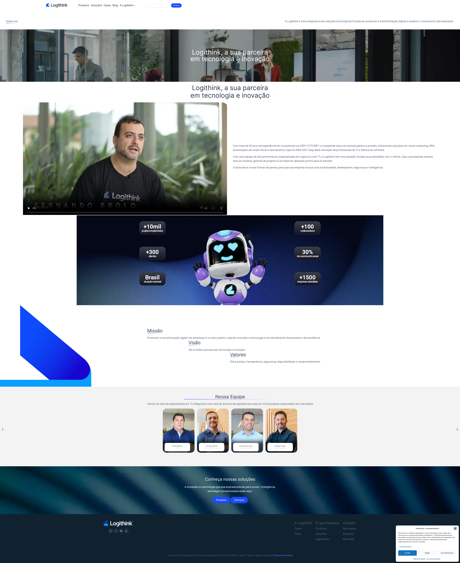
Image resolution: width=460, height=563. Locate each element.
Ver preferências (447, 553)
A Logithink (126, 5)
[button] (455, 528)
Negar (427, 553)
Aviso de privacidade (433, 559)
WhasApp (348, 539)
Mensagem (349, 528)
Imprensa (348, 533)
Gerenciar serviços (405, 546)
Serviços (239, 500)
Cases (107, 5)
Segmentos (322, 539)
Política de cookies (419, 559)
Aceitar (407, 553)
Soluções (96, 5)
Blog (115, 5)
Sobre (298, 533)
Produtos (83, 5)
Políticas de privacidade (283, 555)
